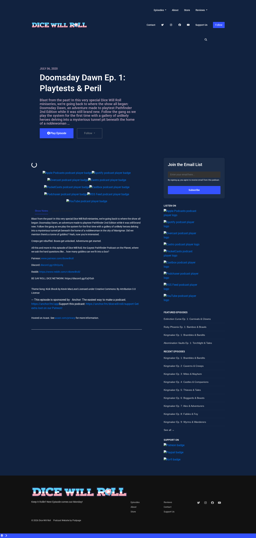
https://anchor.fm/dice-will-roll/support (110, 304)
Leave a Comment (62, 210)
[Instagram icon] (205, 503)
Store (187, 10)
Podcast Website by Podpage (67, 520)
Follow (218, 24)
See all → (169, 430)
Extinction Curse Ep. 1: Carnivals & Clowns (187, 319)
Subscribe (194, 190)
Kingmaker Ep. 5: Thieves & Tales (182, 390)
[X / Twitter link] (162, 25)
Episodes (159, 10)
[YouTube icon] (219, 503)
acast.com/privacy (65, 318)
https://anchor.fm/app (45, 304)
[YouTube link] (188, 25)
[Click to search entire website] (206, 39)
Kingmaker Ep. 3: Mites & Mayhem (183, 374)
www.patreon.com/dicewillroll (57, 258)
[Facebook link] (179, 25)
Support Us (201, 24)
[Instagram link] (171, 25)
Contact (151, 24)
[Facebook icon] (212, 503)
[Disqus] (86, 377)
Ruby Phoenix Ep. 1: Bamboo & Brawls (185, 327)
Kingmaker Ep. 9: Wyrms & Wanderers (185, 422)
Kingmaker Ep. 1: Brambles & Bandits (184, 335)
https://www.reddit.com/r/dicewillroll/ (59, 271)
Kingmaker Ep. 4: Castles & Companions (186, 382)
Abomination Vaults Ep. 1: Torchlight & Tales (188, 343)
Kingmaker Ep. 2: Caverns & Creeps (184, 366)
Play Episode (58, 133)
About (175, 10)
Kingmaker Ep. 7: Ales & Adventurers (184, 406)
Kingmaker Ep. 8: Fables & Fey (181, 414)
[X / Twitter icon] (198, 503)
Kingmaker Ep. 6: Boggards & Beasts (184, 398)
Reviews (200, 10)
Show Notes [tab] (41, 210)
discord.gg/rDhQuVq (52, 265)
